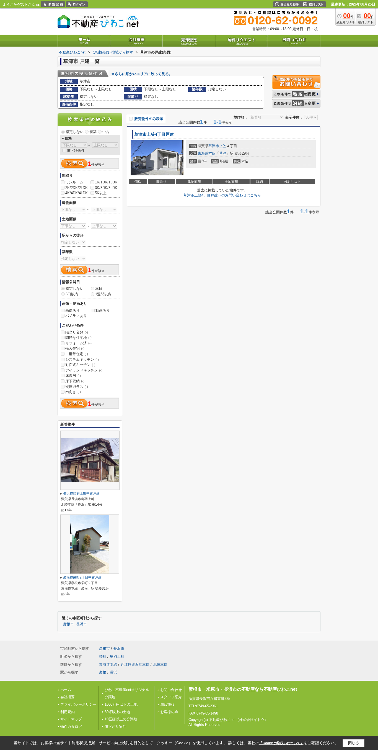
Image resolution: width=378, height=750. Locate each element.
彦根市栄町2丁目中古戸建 (82, 577)
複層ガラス (76, 387)
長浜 (113, 672)
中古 (106, 132)
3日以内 (72, 294)
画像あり (72, 310)
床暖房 (73, 375)
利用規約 (67, 712)
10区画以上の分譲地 (121, 719)
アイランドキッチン (83, 370)
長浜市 (81, 624)
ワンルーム (74, 182)
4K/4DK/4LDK (76, 193)
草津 (222, 153)
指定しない (75, 132)
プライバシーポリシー (78, 704)
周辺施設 (167, 704)
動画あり (102, 310)
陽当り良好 (76, 332)
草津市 (213, 146)
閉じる (353, 743)
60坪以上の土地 (117, 712)
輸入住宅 (74, 348)
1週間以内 (103, 294)
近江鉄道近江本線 (135, 664)
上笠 (222, 146)
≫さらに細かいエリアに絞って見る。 (141, 74)
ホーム (65, 690)
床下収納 (74, 381)
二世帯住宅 (76, 354)
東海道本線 (207, 153)
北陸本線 (160, 664)
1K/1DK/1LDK (106, 182)
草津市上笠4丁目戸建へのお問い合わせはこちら (222, 195)
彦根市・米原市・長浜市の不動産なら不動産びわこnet (242, 689)
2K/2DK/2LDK (76, 188)
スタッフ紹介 (171, 697)
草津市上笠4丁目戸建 (154, 134)
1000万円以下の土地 (121, 704)
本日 (98, 288)
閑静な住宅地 (78, 338)
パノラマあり (76, 316)
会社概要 (67, 697)
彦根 (102, 672)
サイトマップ (71, 719)
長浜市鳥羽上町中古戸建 (81, 493)
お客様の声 (169, 712)
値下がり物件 (115, 727)
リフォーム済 (78, 343)
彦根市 (68, 624)
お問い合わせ (171, 690)
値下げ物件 (76, 151)
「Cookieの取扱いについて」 (281, 743)
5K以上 (101, 193)
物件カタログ (71, 727)
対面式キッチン (80, 365)
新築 (93, 132)
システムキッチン (82, 359)
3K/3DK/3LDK (106, 188)
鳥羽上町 (117, 656)
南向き (73, 392)
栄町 (102, 656)
